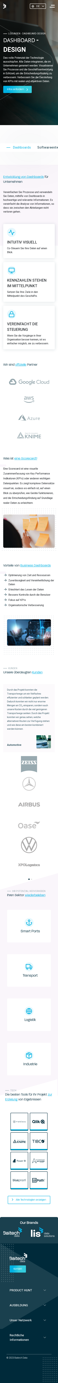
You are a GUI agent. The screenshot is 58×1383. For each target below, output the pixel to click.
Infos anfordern (15, 89)
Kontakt (18, 1269)
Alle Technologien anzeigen (31, 1200)
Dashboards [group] (22, 147)
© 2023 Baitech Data (16, 1358)
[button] (29, 879)
